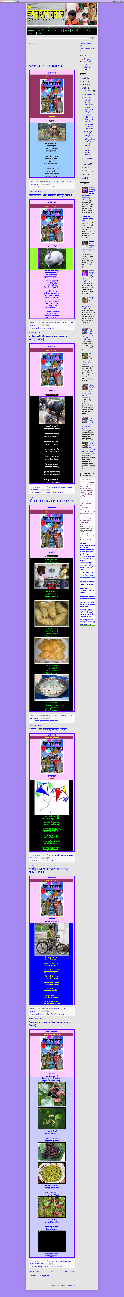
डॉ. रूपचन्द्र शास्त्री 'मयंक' (88, 60)
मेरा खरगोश (44, 328)
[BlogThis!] (44, 184)
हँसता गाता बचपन (46, 187)
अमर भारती (31, 27)
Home (52, 1272)
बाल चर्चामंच (41, 30)
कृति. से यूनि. (47, 27)
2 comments (34, 718)
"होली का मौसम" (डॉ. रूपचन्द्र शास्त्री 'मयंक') (52, 500)
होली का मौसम (54, 721)
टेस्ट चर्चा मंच (63, 27)
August (87, 164)
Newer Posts (34, 1272)
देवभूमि (71, 27)
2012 (84, 175)
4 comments (34, 184)
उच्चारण (39, 27)
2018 (84, 81)
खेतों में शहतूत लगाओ (40, 1267)
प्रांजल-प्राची (88, 64)
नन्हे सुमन (78, 27)
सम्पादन (40, 33)
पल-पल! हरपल (31, 30)
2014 (84, 85)
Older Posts (69, 1272)
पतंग (36, 861)
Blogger (72, 1286)
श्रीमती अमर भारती (87, 68)
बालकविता (38, 187)
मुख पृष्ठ (67, 30)
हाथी (53, 187)
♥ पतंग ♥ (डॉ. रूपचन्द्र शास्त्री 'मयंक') (48, 729)
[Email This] (42, 184)
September (88, 159)
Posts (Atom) (44, 1276)
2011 (84, 178)
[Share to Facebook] (47, 184)
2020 (84, 78)
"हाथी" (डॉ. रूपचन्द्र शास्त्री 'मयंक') (47, 65)
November (88, 94)
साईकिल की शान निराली (47, 1014)
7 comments (34, 858)
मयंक (60, 30)
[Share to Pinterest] (49, 184)
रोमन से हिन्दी (84, 30)
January (87, 171)
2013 (84, 88)
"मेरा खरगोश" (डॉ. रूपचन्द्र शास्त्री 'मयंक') (50, 195)
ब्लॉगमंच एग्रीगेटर (52, 30)
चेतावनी (84, 575)
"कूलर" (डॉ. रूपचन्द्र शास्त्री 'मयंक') (87, 219)
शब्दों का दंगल (31, 33)
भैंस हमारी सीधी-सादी (47, 492)
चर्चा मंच (55, 27)
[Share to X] (45, 184)
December (88, 91)
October (87, 97)
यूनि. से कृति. (75, 30)
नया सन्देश (87, 27)
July (86, 167)
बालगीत (37, 721)
